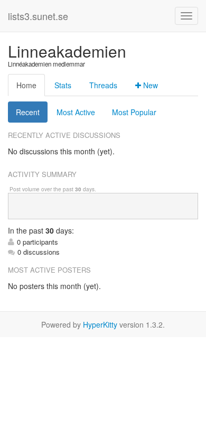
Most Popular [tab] (134, 112)
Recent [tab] (28, 112)
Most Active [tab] (76, 112)
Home (26, 85)
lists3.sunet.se (38, 16)
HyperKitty (100, 324)
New (149, 85)
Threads (103, 85)
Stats (62, 85)
